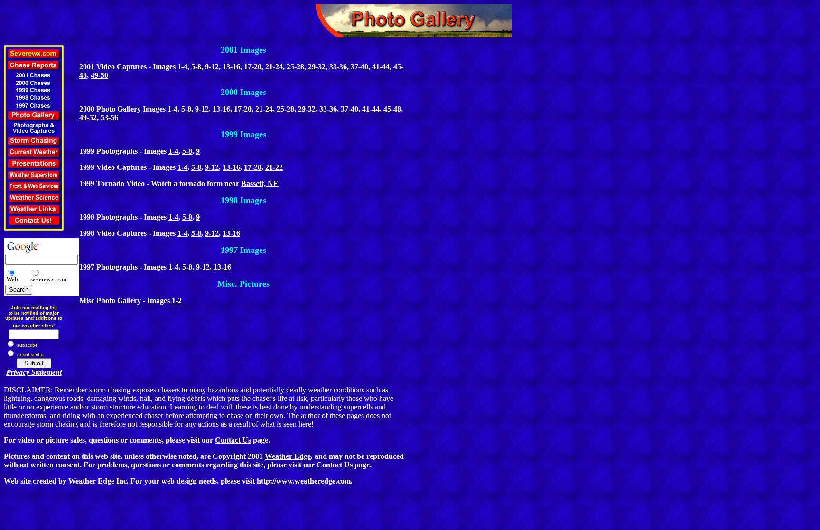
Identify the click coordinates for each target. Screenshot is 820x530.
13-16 (231, 67)
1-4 (182, 67)
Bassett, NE (260, 183)
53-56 (109, 117)
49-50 (99, 75)
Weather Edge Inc (97, 481)
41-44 (381, 67)
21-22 (274, 167)
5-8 (196, 67)
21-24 (274, 67)
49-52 (88, 117)
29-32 (317, 67)
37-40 (359, 67)
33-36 (338, 67)
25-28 (295, 67)
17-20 (252, 67)
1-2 (177, 301)
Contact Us (233, 440)
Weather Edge (288, 456)
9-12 (212, 67)
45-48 (392, 109)
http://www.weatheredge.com (304, 481)
